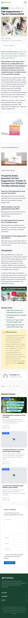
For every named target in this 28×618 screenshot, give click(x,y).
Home (2, 38)
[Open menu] (25, 2)
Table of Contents (9, 45)
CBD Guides (8, 38)
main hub (20, 51)
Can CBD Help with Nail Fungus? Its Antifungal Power (13, 54)
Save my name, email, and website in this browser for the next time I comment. (13, 556)
